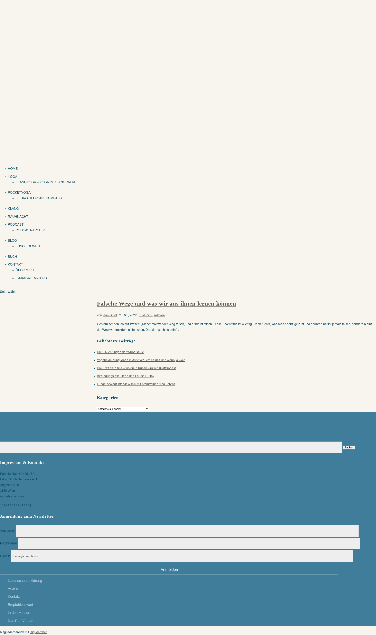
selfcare (159, 315)
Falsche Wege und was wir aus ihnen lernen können (166, 303)
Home (13, 169)
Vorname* (7, 530)
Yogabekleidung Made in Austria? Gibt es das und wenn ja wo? (141, 360)
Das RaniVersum (21, 621)
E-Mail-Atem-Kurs (31, 278)
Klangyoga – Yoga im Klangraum (45, 182)
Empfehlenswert (20, 605)
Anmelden (169, 569)
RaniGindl (110, 315)
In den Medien (19, 613)
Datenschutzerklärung (25, 581)
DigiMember (38, 632)
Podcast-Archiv (30, 230)
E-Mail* (5, 556)
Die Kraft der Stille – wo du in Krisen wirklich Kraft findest (136, 368)
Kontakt (15, 264)
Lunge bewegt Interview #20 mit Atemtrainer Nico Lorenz (136, 384)
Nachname (8, 543)
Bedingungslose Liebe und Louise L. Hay (125, 376)
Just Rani (145, 315)
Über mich (25, 270)
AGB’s (13, 589)
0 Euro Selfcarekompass (39, 198)
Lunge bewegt (29, 246)
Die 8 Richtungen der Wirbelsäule (120, 352)
